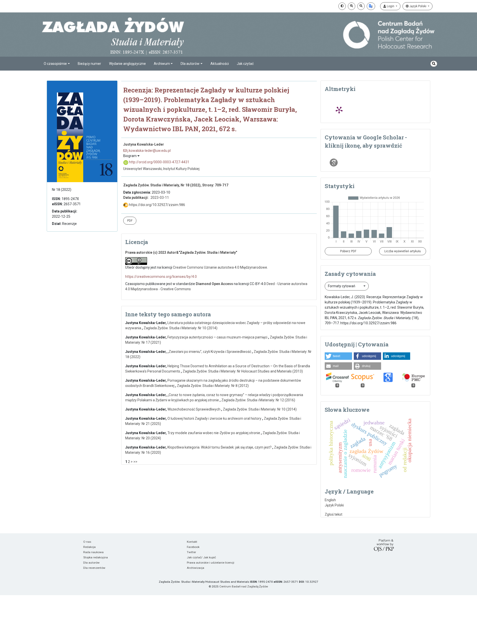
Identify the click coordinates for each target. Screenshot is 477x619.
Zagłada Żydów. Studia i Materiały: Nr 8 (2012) (213, 386)
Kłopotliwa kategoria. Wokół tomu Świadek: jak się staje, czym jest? (219, 447)
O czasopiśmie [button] (55, 64)
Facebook (193, 547)
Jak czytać (245, 64)
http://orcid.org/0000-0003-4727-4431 (158, 162)
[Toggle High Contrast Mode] (342, 6)
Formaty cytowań (342, 286)
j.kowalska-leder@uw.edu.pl (149, 151)
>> (135, 462)
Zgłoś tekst (333, 514)
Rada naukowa (93, 552)
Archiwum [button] (162, 64)
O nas (87, 541)
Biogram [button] (130, 156)
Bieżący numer (89, 64)
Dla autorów (91, 562)
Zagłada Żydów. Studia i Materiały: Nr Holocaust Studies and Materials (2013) (243, 371)
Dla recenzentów (94, 568)
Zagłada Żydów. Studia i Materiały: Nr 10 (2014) (180, 328)
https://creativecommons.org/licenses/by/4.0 (161, 277)
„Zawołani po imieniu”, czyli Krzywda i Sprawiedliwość (209, 352)
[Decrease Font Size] (361, 6)
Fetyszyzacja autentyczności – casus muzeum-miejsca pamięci (217, 337)
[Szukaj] (433, 64)
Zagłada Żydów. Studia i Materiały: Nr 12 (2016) (258, 400)
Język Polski (418, 6)
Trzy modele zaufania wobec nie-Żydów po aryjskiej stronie (214, 433)
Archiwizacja (195, 568)
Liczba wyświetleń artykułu (402, 251)
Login (390, 6)
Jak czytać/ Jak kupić (201, 557)
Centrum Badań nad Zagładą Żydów (243, 586)
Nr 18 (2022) (61, 190)
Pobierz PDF (348, 251)
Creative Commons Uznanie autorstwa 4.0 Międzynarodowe (220, 267)
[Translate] (371, 6)
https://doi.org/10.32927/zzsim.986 (156, 205)
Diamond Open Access (214, 284)
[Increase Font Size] (351, 6)
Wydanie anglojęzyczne (127, 64)
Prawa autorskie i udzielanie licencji (210, 562)
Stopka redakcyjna (95, 557)
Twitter (191, 552)
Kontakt (192, 541)
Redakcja (89, 547)
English (330, 500)
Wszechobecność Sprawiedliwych (194, 409)
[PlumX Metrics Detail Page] (339, 110)
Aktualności (219, 64)
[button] (338, 356)
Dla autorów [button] (190, 64)
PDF (129, 220)
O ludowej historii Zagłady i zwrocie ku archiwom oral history (214, 418)
